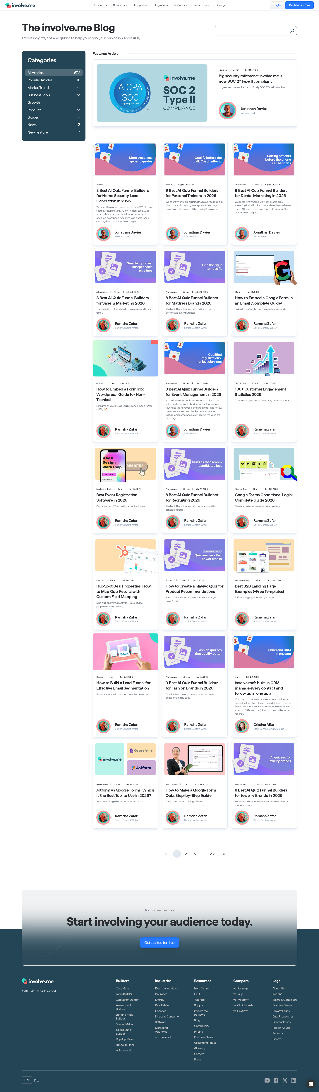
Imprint (277, 994)
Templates (140, 5)
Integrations (160, 5)
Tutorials (199, 999)
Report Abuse (281, 1027)
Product (99, 5)
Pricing (220, 5)
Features (179, 5)
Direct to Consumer (167, 1016)
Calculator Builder (127, 999)
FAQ (197, 994)
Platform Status (203, 1037)
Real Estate (162, 1005)
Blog (197, 1020)
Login (277, 5)
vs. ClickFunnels (243, 1005)
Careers (199, 1053)
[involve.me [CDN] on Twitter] (285, 1080)
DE (36, 1080)
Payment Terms (282, 1005)
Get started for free (159, 943)
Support (199, 1005)
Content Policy (281, 1022)
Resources (200, 5)
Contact (277, 1039)
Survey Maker (124, 1024)
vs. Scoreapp (241, 988)
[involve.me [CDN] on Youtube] (267, 1080)
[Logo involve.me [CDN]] (20, 5)
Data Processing (282, 1016)
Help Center (202, 988)
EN (26, 1080)
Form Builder (124, 994)
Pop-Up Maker (125, 1039)
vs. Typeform (241, 999)
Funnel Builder (125, 1044)
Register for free (299, 5)
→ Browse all (124, 1050)
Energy (159, 999)
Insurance (161, 994)
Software (160, 1022)
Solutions (119, 5)
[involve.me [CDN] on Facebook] (276, 1080)
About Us (278, 988)
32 (212, 854)
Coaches (160, 1010)
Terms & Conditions (284, 999)
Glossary (199, 1048)
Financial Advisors (166, 988)
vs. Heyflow (240, 1010)
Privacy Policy (281, 1010)
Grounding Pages (205, 1042)
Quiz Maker (123, 988)
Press (197, 1059)
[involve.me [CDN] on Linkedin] (293, 1080)
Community (201, 1025)
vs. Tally (238, 994)
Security (277, 1033)
